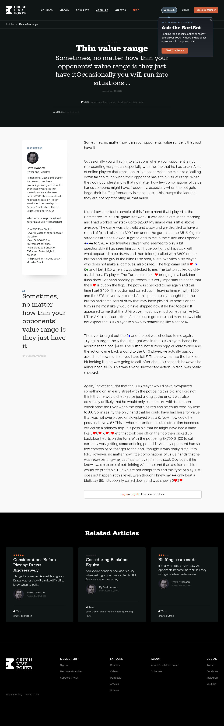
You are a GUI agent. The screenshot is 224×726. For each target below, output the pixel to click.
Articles (102, 10)
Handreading (123, 102)
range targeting (99, 102)
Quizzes (120, 10)
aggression (26, 616)
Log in (124, 494)
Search (171, 10)
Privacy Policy (14, 694)
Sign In (185, 10)
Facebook (212, 671)
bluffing (129, 612)
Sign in (64, 665)
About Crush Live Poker (165, 665)
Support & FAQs (69, 678)
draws (112, 102)
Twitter (211, 665)
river (134, 102)
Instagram (212, 678)
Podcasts (82, 10)
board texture (107, 612)
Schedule (156, 671)
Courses (47, 10)
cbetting (119, 612)
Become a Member (206, 10)
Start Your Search (175, 51)
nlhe (141, 102)
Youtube (211, 684)
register (136, 494)
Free (136, 10)
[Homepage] (23, 10)
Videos (64, 10)
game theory (92, 612)
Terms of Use (31, 694)
